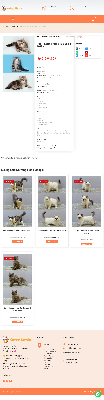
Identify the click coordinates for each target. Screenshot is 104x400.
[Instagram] (94, 17)
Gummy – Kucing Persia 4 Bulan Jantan (17, 231)
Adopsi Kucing (21, 26)
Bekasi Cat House (10, 26)
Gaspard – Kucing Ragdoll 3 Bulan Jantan (87, 232)
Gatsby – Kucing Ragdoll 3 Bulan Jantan (52, 231)
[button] (13, 18)
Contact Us (52, 6)
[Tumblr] (7, 381)
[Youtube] (92, 20)
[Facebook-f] (90, 17)
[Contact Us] (44, 7)
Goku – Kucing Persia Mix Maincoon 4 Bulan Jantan (17, 309)
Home (2, 26)
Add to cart (17, 241)
